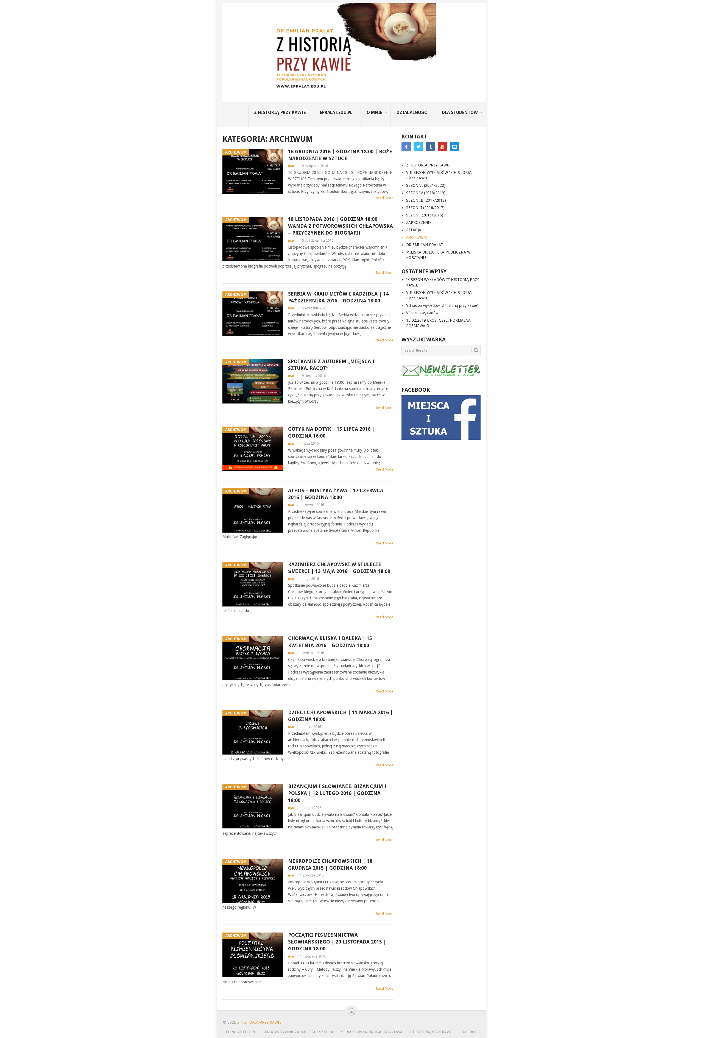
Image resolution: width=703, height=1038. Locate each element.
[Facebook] (406, 146)
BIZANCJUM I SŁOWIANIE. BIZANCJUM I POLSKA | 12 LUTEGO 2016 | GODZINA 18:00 (337, 793)
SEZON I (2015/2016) (424, 215)
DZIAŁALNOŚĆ (412, 112)
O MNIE (374, 112)
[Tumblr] (430, 146)
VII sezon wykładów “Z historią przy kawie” (442, 305)
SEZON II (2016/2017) (425, 207)
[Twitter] (418, 146)
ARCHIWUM (416, 237)
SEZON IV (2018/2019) (425, 193)
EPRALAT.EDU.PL (336, 112)
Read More (384, 198)
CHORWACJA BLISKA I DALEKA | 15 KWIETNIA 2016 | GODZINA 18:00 (330, 641)
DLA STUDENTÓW (460, 112)
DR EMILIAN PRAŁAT (424, 245)
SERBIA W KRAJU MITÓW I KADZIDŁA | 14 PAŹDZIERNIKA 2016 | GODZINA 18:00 (338, 297)
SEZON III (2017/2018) (426, 200)
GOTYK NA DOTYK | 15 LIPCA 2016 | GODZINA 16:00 (331, 432)
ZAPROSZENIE (418, 222)
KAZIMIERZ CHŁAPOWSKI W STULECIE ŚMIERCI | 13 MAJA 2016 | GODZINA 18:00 (339, 567)
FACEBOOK (470, 1032)
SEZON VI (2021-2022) (425, 185)
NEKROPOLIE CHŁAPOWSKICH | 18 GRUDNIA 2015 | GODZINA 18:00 (330, 864)
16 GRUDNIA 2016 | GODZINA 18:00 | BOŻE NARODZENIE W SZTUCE (340, 155)
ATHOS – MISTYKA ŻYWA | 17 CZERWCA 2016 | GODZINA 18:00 (335, 494)
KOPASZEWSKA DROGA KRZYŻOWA (371, 1032)
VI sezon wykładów (422, 313)
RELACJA (413, 230)
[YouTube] (442, 146)
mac (291, 166)
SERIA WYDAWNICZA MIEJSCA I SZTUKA (298, 1032)
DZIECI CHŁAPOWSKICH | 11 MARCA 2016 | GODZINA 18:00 (340, 715)
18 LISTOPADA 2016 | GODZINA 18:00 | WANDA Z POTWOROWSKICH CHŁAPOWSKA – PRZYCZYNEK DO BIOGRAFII (340, 226)
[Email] (454, 146)
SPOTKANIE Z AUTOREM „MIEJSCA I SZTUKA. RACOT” (331, 364)
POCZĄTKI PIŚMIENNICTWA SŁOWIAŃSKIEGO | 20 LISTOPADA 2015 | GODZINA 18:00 (337, 941)
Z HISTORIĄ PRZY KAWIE (280, 112)
